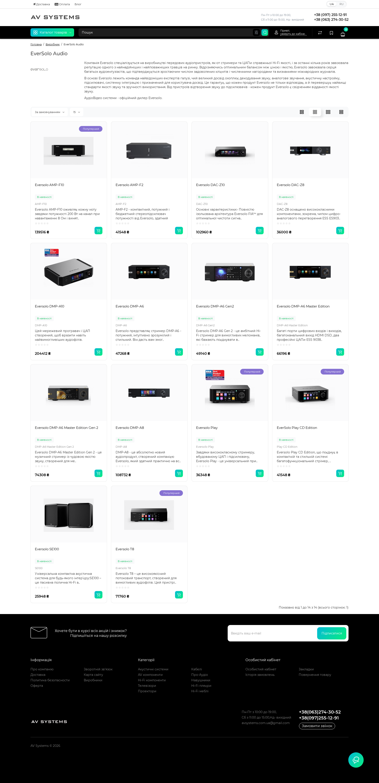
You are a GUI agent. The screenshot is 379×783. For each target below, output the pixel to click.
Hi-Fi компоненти (152, 680)
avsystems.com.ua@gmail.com (266, 723)
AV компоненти (150, 675)
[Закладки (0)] (331, 32)
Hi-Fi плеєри (201, 686)
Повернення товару (315, 675)
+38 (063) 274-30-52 (331, 20)
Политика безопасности (50, 680)
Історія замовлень (260, 675)
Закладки (306, 669)
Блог (78, 4)
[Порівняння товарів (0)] (320, 32)
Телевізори (147, 686)
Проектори (147, 691)
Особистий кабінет (260, 669)
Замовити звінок (317, 726)
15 (74, 112)
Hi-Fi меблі (200, 691)
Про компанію (42, 669)
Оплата (64, 4)
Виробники (93, 680)
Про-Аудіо (199, 675)
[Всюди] (256, 32)
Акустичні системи (153, 669)
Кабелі (196, 669)
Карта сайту (93, 675)
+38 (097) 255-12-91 (330, 15)
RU (342, 4)
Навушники (200, 680)
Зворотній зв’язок (98, 669)
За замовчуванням (48, 112)
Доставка (43, 4)
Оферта (36, 686)
